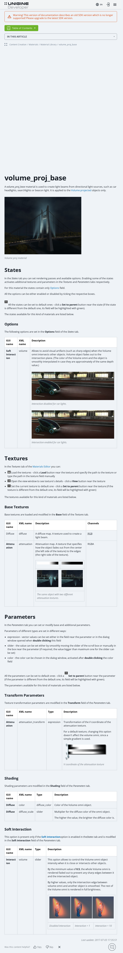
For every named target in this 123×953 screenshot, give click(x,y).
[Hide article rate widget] (59, 947)
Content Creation (18, 44)
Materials (33, 44)
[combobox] (99, 4)
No (51, 947)
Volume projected (81, 190)
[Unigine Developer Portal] (16, 5)
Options (54, 288)
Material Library (48, 44)
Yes (39, 947)
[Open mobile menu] (115, 5)
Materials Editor (42, 466)
